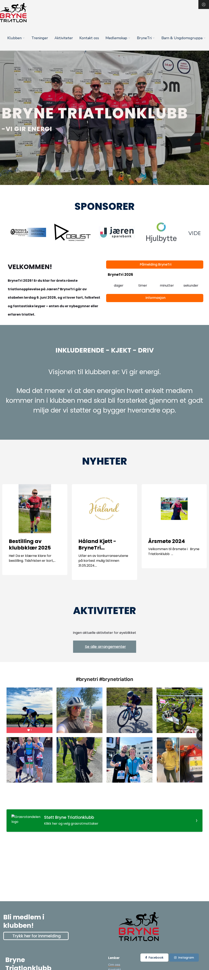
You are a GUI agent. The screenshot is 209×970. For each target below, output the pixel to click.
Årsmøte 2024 (166, 541)
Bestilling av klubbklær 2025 (30, 545)
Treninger (39, 38)
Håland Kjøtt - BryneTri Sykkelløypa (97, 548)
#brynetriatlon (116, 679)
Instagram (186, 958)
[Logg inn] (203, 4)
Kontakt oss (89, 38)
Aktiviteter (63, 38)
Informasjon (156, 297)
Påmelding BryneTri (155, 264)
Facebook (156, 958)
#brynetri (87, 679)
